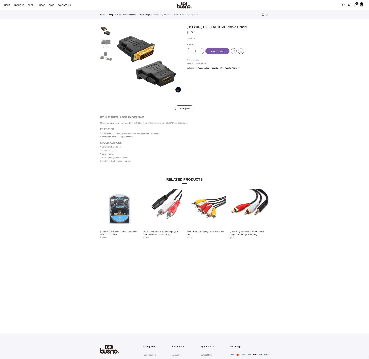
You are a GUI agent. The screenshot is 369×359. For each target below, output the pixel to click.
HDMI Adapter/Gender (149, 15)
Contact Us (64, 5)
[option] (106, 30)
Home (7, 5)
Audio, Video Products (126, 15)
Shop (30, 5)
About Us (19, 5)
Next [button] (177, 59)
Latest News (206, 355)
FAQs (51, 5)
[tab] (184, 108)
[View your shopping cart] (361, 6)
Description (184, 108)
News (42, 5)
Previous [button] (119, 59)
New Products (149, 355)
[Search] (343, 5)
